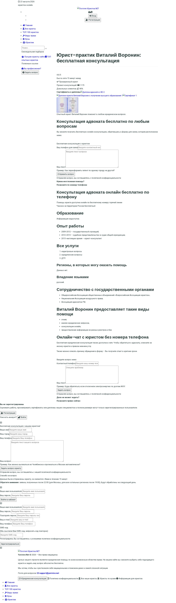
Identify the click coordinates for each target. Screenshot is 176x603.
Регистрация (94, 20)
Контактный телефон (66, 363)
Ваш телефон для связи (67, 147)
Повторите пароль (8, 515)
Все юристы (30, 29)
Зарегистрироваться (10, 544)
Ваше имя (4, 430)
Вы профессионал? (32, 68)
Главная (28, 25)
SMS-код (24, 529)
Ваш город (4, 434)
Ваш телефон (6, 438)
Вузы (27, 39)
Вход (93, 16)
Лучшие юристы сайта (34, 57)
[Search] (46, 48)
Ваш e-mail (5, 520)
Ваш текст (61, 167)
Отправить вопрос (66, 174)
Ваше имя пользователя (11, 491)
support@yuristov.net (49, 573)
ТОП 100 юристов (31, 32)
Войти (23, 417)
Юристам (29, 42)
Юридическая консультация (33, 578)
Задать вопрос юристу (11, 468)
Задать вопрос (64, 390)
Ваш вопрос (5, 461)
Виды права (30, 36)
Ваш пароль (5, 495)
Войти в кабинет (8, 499)
